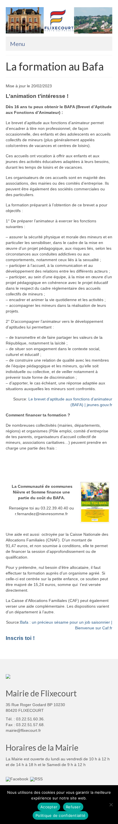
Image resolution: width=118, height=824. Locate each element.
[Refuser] (111, 804)
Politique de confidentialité (60, 815)
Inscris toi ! (20, 638)
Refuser (73, 807)
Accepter (48, 807)
